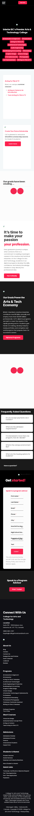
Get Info (22, 2)
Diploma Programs (13, 337)
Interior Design (23, 54)
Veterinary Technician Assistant (13, 702)
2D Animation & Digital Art (11, 39)
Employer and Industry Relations (13, 760)
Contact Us (6, 654)
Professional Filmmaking (10, 697)
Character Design (8, 718)
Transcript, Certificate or (11, 771)
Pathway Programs (9, 709)
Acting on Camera (8, 723)
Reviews (5, 663)
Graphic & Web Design (10, 688)
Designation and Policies (10, 656)
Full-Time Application (9, 773)
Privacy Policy (25, 811)
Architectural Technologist (17, 45)
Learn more (13, 144)
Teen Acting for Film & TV (10, 725)
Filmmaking (27, 51)
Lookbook (6, 661)
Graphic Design (11, 54)
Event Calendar (8, 658)
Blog (4, 649)
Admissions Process (9, 738)
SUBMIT (16, 552)
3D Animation (26, 39)
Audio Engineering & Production (12, 684)
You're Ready (12, 276)
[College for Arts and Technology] (3, 2)
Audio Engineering (17, 48)
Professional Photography (11, 700)
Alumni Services (8, 758)
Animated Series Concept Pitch (12, 721)
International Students (10, 743)
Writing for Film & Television (11, 704)
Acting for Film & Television (11, 679)
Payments (6, 778)
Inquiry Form (7, 745)
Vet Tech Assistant (9, 60)
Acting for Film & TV (17, 42)
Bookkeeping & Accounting (12, 51)
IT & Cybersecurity (12, 57)
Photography (24, 57)
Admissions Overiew (9, 736)
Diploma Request (24, 771)
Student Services (8, 755)
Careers (5, 652)
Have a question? (10, 466)
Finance (5, 740)
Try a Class (6, 711)
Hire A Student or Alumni (10, 763)
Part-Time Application (10, 775)
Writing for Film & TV (24, 60)
